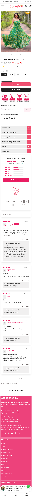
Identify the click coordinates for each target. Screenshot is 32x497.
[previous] (11, 55)
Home (3, 443)
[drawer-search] (26, 6)
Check (27, 109)
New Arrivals (5, 467)
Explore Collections (7, 449)
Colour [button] (7, 201)
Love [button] (13, 201)
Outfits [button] (20, 201)
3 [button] (16, 378)
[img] (6, 221)
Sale (2, 464)
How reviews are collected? (9, 383)
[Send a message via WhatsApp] (28, 486)
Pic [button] (26, 201)
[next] (21, 55)
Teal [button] (23, 205)
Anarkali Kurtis (5, 452)
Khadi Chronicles (6, 455)
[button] (8, 167)
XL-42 (25, 74)
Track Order (5, 476)
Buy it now (16, 90)
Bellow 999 (4, 458)
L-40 (18, 74)
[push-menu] (2, 6)
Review (3, 470)
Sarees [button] (17, 205)
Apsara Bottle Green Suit (14, 488)
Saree (3, 446)
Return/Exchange (6, 473)
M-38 (11, 74)
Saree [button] (9, 205)
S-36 (4, 74)
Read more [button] (6, 235)
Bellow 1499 (4, 461)
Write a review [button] (16, 180)
